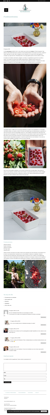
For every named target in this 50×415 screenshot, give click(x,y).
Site (4, 378)
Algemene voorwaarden (10, 392)
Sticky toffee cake (8, 305)
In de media (30, 392)
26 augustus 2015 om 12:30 (14, 310)
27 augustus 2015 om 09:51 (15, 321)
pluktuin (32, 51)
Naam (5, 372)
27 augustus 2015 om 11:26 (14, 346)
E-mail (5, 375)
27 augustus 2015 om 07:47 (14, 328)
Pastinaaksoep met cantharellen (10, 297)
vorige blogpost (9, 51)
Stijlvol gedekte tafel (8, 299)
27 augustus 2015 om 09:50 (15, 337)
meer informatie (36, 411)
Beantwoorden (43, 317)
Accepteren (44, 411)
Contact (37, 392)
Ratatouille (7, 301)
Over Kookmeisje (22, 392)
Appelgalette (7, 303)
